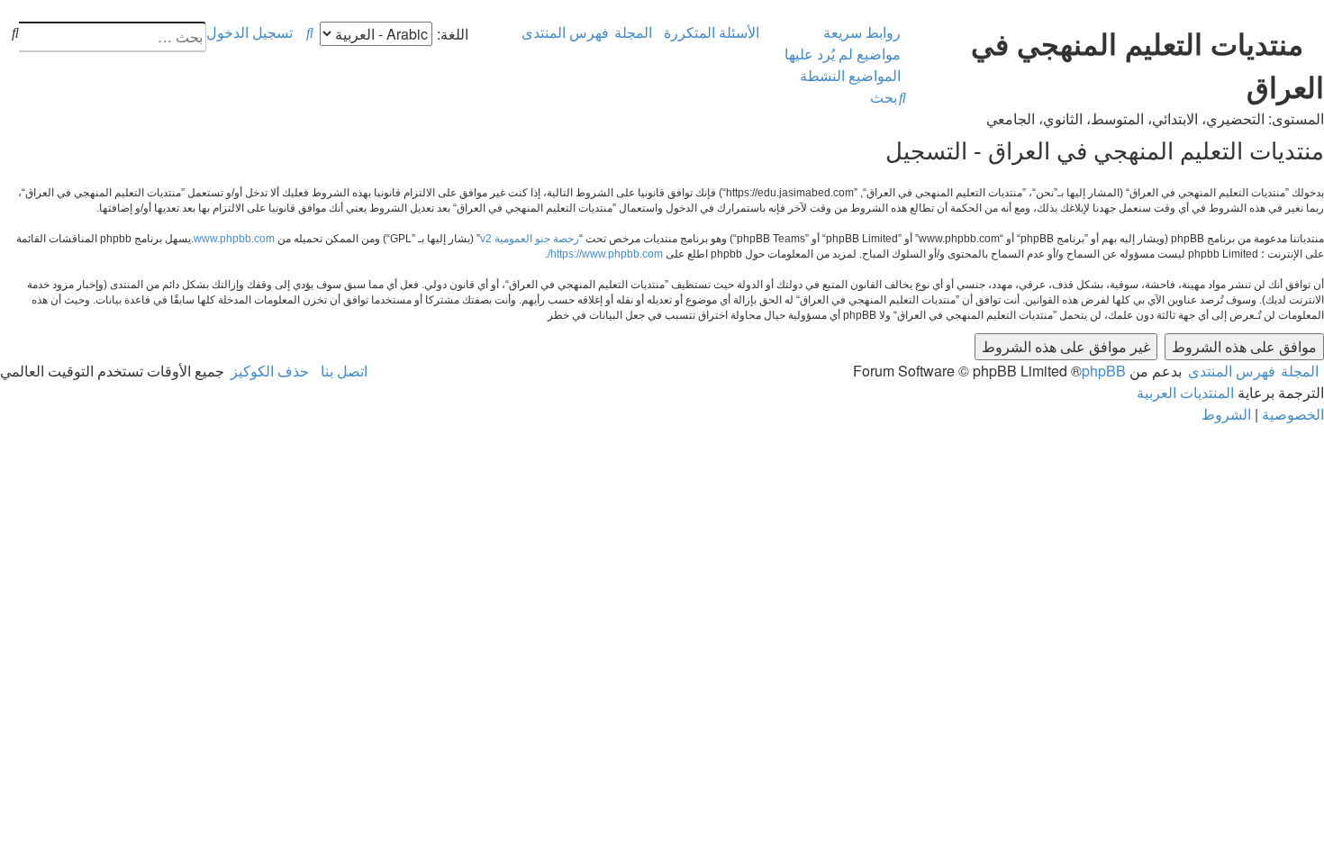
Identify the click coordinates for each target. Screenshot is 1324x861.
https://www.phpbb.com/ (605, 254)
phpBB (1104, 370)
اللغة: (452, 33)
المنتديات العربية (1185, 392)
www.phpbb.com (234, 238)
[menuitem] (845, 54)
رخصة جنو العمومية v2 (529, 238)
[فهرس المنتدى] (1313, 26)
